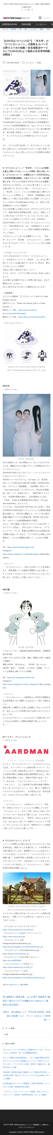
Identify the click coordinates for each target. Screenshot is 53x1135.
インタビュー (41, 24)
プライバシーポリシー (26, 1127)
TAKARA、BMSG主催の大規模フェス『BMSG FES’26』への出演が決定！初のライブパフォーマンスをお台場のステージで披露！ (26, 1075)
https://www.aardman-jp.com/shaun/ (18, 930)
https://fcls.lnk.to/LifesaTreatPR (31, 317)
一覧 (20, 984)
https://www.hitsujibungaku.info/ (20, 547)
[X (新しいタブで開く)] (22, 10)
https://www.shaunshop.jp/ (14, 936)
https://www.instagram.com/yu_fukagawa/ (20, 684)
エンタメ (30, 63)
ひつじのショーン (13, 984)
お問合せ (45, 1125)
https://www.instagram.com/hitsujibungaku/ (21, 554)
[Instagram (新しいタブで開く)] (25, 10)
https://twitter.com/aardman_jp (16, 954)
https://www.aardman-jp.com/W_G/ (18, 967)
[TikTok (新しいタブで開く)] (32, 10)
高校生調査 (26, 24)
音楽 (39, 63)
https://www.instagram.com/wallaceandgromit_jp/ (24, 977)
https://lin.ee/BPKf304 (12, 960)
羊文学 (25, 984)
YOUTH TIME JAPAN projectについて (17, 1125)
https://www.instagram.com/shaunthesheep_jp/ (23, 947)
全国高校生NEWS (9, 24)
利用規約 (36, 1125)
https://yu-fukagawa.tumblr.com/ (21, 677)
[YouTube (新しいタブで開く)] (29, 10)
